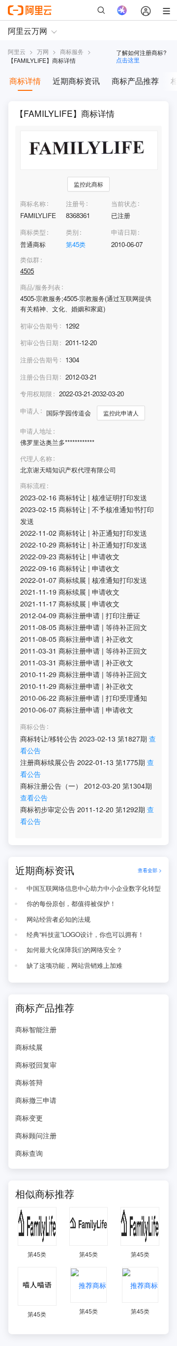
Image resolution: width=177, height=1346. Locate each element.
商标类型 (33, 232)
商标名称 (33, 203)
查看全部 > (150, 870)
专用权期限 (36, 393)
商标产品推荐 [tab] (135, 80)
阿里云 (17, 51)
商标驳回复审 (36, 1065)
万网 (43, 51)
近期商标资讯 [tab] (76, 80)
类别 (72, 232)
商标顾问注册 (36, 1135)
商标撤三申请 (36, 1100)
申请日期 (124, 232)
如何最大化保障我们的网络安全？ (74, 949)
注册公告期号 (39, 359)
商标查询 (29, 1153)
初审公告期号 (39, 325)
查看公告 (34, 797)
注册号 (75, 203)
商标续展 (29, 1047)
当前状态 (124, 203)
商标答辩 (29, 1082)
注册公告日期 (39, 377)
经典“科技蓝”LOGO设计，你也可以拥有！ (85, 934)
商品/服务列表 (40, 287)
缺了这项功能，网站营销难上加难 (74, 965)
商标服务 (72, 51)
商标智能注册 (36, 1029)
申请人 (29, 410)
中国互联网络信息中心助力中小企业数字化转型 (94, 888)
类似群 (29, 259)
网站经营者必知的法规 (58, 919)
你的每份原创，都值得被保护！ (71, 903)
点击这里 (128, 59)
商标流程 (33, 485)
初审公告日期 (39, 342)
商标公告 (33, 726)
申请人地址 (36, 431)
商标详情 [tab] (25, 80)
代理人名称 (36, 458)
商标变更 (29, 1118)
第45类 (76, 244)
